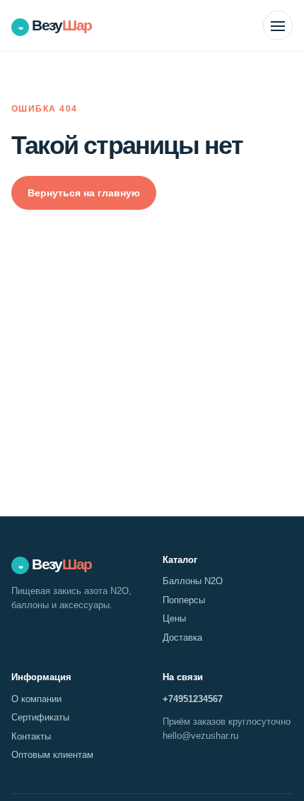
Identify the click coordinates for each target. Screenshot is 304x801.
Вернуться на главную (84, 192)
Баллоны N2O (193, 581)
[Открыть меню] (278, 25)
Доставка (182, 637)
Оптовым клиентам (52, 754)
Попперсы (184, 600)
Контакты (31, 736)
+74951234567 (193, 699)
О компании (36, 699)
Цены (174, 618)
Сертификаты (40, 717)
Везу (55, 25)
